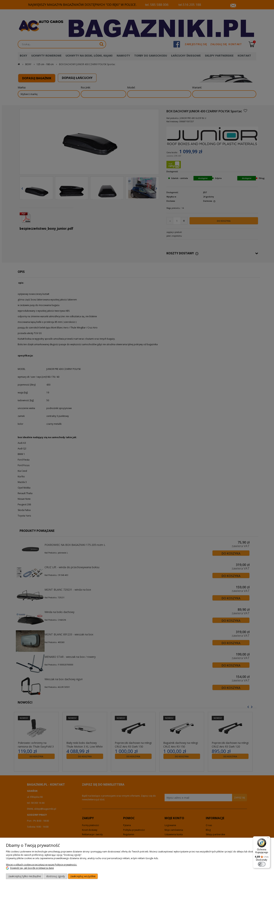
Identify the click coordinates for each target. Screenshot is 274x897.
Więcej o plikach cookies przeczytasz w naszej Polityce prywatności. (41, 864)
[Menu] (268, 838)
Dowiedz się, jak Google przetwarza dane (32, 868)
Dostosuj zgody (55, 876)
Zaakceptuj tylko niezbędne (24, 876)
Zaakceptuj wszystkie (83, 876)
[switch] (261, 864)
